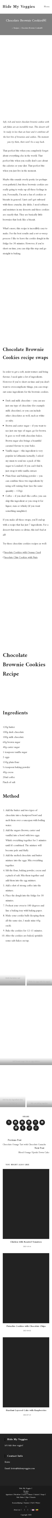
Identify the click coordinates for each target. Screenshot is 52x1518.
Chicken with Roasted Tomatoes (26, 1242)
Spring (20, 1503)
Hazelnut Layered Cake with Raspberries (26, 1410)
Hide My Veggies (19, 6)
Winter (37, 1503)
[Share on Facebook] (15, 1122)
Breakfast (17, 1494)
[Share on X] (9, 1122)
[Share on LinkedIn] (29, 1122)
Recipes (26, 1491)
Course (26, 1493)
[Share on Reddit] (16, 1128)
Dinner (30, 1494)
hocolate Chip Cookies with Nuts (21, 557)
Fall (32, 1503)
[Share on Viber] (35, 1122)
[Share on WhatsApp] (36, 1128)
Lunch (24, 1494)
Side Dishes (20, 1497)
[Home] (10, 28)
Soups (43, 1494)
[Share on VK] (42, 1122)
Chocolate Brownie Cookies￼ (31, 28)
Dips (27, 1497)
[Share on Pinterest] (22, 1122)
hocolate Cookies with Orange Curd (22, 552)
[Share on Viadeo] (29, 1128)
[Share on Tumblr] (23, 1128)
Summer (26, 1503)
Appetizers (9, 1494)
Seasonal (15, 1503)
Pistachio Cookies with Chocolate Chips (26, 1326)
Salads (36, 1494)
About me (17, 1510)
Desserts (32, 1497)
